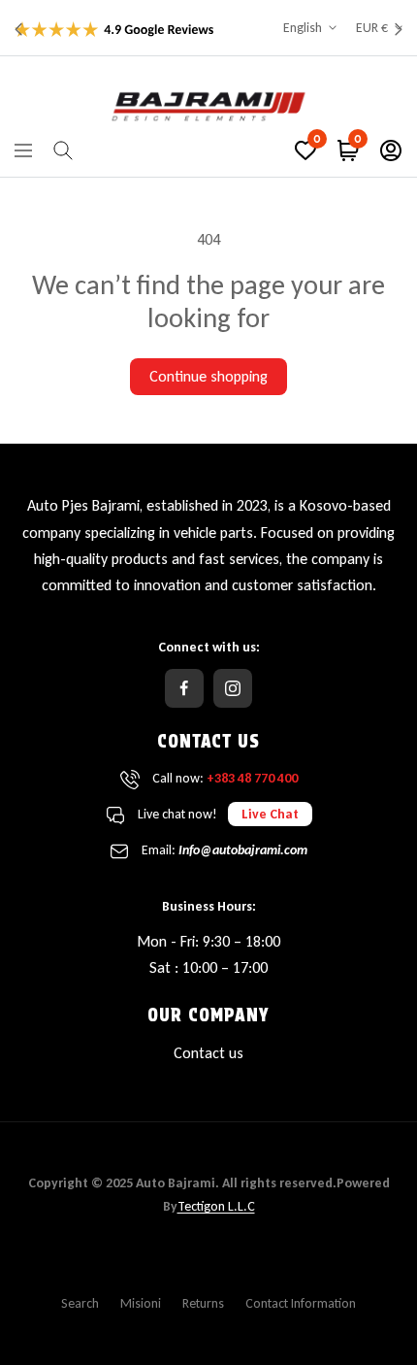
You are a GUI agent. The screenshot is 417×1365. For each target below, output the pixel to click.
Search (80, 1303)
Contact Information (300, 1303)
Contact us (208, 1053)
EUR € (372, 27)
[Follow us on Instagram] (232, 688)
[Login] (390, 150)
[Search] (63, 150)
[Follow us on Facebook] (184, 688)
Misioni (140, 1303)
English (302, 27)
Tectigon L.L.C (216, 1206)
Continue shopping (208, 376)
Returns (203, 1303)
